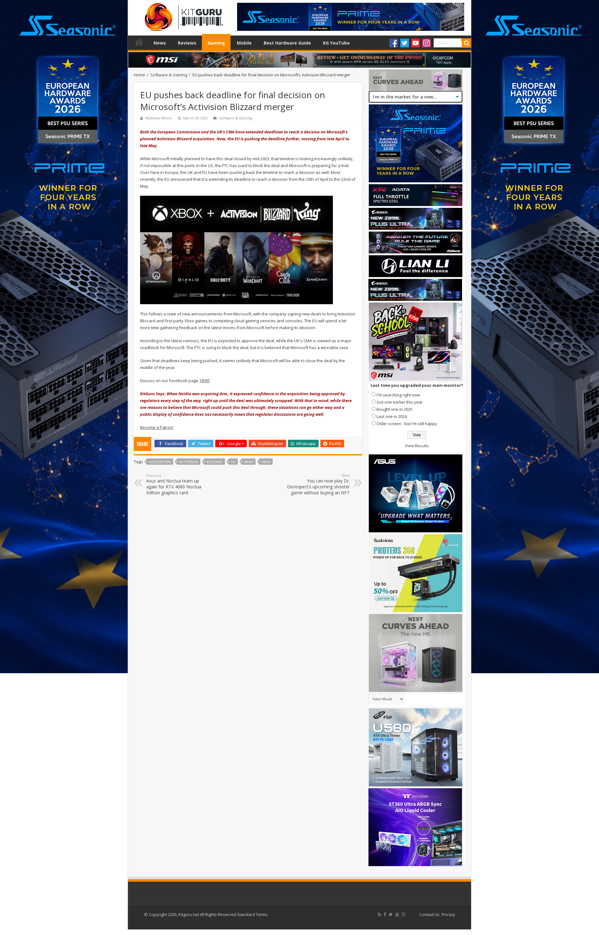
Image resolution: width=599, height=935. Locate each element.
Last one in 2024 (392, 416)
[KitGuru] (182, 15)
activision (188, 461)
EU (233, 461)
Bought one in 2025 (394, 409)
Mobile (244, 43)
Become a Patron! (156, 427)
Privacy (448, 914)
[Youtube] (415, 43)
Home (139, 42)
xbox (266, 461)
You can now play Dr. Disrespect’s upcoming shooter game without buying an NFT (318, 484)
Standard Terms (252, 914)
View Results (417, 445)
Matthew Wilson (158, 118)
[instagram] (403, 914)
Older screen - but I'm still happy (407, 423)
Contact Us (429, 914)
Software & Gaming (168, 75)
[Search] (466, 43)
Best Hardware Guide (287, 43)
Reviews (187, 43)
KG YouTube (336, 43)
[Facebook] (393, 43)
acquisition (160, 461)
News (159, 43)
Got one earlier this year (400, 402)
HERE (205, 380)
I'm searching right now (398, 395)
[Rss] (379, 914)
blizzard (215, 461)
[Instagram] (426, 43)
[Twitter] (404, 43)
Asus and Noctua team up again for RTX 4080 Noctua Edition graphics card (173, 484)
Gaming (216, 43)
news (248, 461)
